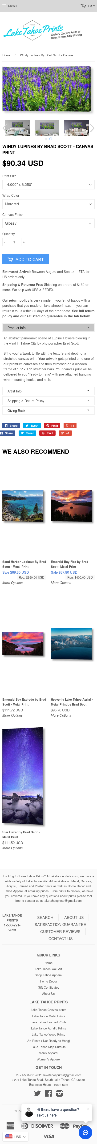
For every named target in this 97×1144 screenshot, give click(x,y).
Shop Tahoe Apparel (48, 975)
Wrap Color (10, 195)
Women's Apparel (49, 1059)
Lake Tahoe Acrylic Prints (48, 1028)
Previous (5, 128)
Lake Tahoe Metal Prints (48, 1016)
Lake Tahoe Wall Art (48, 969)
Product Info (48, 327)
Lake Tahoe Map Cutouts (49, 1046)
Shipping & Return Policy (48, 400)
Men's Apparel (48, 1053)
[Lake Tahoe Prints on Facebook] (48, 1095)
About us (74, 917)
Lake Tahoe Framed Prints (49, 1022)
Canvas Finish (13, 214)
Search (45, 917)
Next (92, 128)
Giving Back (48, 410)
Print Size (9, 175)
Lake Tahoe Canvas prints (48, 1009)
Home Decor (48, 981)
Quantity (8, 233)
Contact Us (60, 938)
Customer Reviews (60, 931)
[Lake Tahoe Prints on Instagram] (59, 1095)
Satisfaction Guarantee (60, 924)
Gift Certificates (48, 987)
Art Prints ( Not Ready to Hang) (48, 1040)
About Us (48, 993)
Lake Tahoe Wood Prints (48, 1034)
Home (6, 55)
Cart (91, 6)
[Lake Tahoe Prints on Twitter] (37, 1095)
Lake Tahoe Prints (12, 917)
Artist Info (48, 390)
